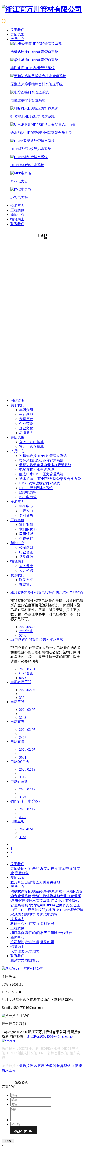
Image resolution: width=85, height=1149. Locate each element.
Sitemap (67, 1036)
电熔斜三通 (19, 781)
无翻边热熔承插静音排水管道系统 (45, 465)
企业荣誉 (26, 423)
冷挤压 (39, 1066)
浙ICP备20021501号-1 (43, 1036)
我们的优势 (28, 529)
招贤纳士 (17, 219)
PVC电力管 (28, 497)
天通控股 (26, 1066)
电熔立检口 (19, 821)
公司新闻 (26, 547)
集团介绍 (26, 410)
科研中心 (26, 506)
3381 (22, 698)
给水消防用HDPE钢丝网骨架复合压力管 (50, 479)
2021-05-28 (27, 627)
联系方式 (26, 580)
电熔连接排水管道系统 (36, 469)
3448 (22, 837)
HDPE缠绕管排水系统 (36, 488)
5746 (22, 635)
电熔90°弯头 (19, 761)
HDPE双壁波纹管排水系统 (39, 483)
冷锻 (48, 1066)
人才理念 (26, 566)
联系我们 (17, 224)
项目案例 (26, 524)
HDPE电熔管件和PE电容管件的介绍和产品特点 (46, 592)
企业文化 (26, 428)
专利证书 (26, 515)
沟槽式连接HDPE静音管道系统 (43, 456)
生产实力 (26, 511)
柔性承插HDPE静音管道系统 (41, 460)
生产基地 (26, 414)
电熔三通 (17, 702)
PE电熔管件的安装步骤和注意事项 (36, 639)
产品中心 (17, 39)
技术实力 (17, 205)
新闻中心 (17, 215)
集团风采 (17, 34)
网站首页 (17, 400)
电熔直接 (17, 741)
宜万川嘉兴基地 (31, 446)
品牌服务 (26, 433)
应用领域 (26, 534)
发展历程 (26, 419)
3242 (22, 717)
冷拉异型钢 (62, 1066)
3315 (22, 777)
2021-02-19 (27, 769)
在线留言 (26, 584)
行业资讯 (26, 552)
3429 (22, 797)
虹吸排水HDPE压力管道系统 (41, 474)
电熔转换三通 (20, 682)
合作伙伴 (26, 538)
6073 (22, 678)
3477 (22, 737)
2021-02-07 (27, 690)
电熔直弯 (17, 722)
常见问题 (26, 557)
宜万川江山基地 (31, 442)
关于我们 (17, 30)
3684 (22, 757)
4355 (22, 817)
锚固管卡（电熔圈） (26, 801)
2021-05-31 (27, 669)
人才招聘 (26, 570)
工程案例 (17, 210)
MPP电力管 (28, 492)
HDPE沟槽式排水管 (22, 1053)
